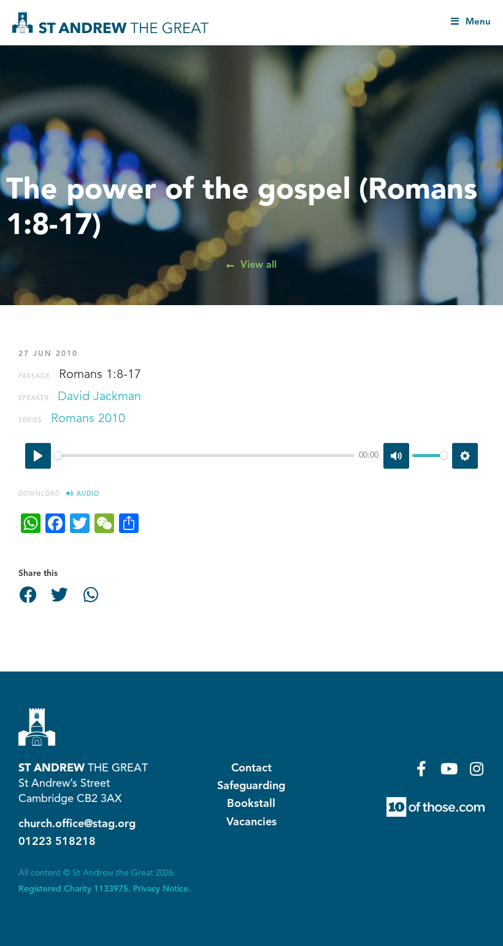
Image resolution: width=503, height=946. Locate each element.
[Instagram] (477, 768)
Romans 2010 (88, 419)
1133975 (111, 889)
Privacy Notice (160, 889)
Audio (88, 494)
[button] (28, 595)
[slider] (204, 455)
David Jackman (99, 397)
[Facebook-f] (421, 768)
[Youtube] (449, 768)
